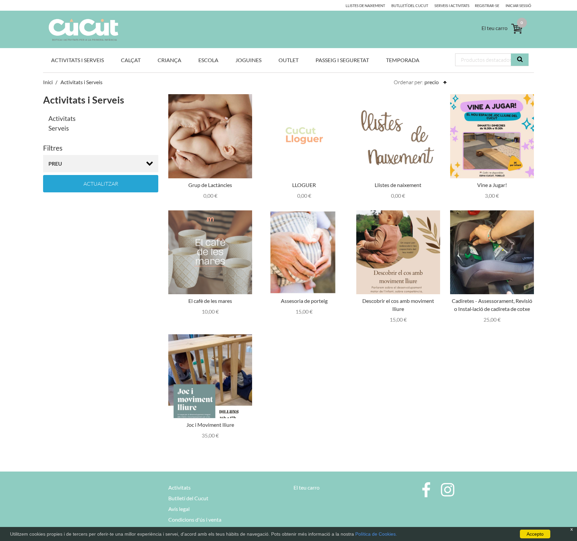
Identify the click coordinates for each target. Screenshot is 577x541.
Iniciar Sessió (518, 5)
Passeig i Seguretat (342, 60)
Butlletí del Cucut (409, 5)
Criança (169, 60)
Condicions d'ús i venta (194, 519)
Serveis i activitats (451, 5)
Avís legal (179, 509)
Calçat (131, 60)
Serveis (58, 128)
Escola (208, 60)
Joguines (248, 60)
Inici (48, 82)
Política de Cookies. (376, 534)
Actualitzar (100, 183)
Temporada (402, 60)
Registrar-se (487, 5)
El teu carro (307, 487)
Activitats (61, 118)
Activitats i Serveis (77, 60)
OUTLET (288, 60)
